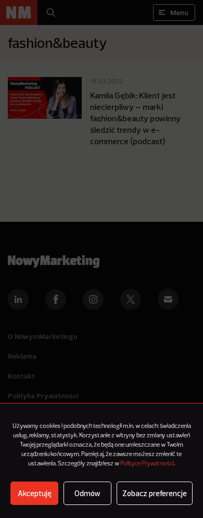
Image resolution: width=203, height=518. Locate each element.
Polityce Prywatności (147, 463)
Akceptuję (35, 493)
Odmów (87, 493)
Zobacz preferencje (154, 493)
